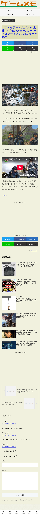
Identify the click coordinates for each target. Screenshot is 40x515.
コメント (5, 470)
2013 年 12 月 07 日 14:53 (9, 435)
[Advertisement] (20, 67)
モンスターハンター (8, 20)
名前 (3, 461)
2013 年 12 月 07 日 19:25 (9, 447)
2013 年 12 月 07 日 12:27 (9, 424)
